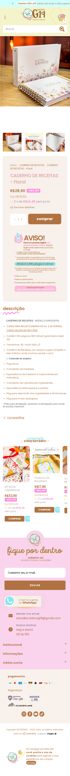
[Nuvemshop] (25, 734)
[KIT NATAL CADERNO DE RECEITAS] (14, 519)
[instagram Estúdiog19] (23, 714)
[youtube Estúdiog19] (35, 714)
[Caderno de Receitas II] (44, 510)
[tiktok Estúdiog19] (41, 714)
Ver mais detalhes (24, 207)
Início (13, 165)
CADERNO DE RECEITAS (31, 165)
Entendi (31, 763)
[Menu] (6, 17)
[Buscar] (62, 29)
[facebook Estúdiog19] (29, 714)
